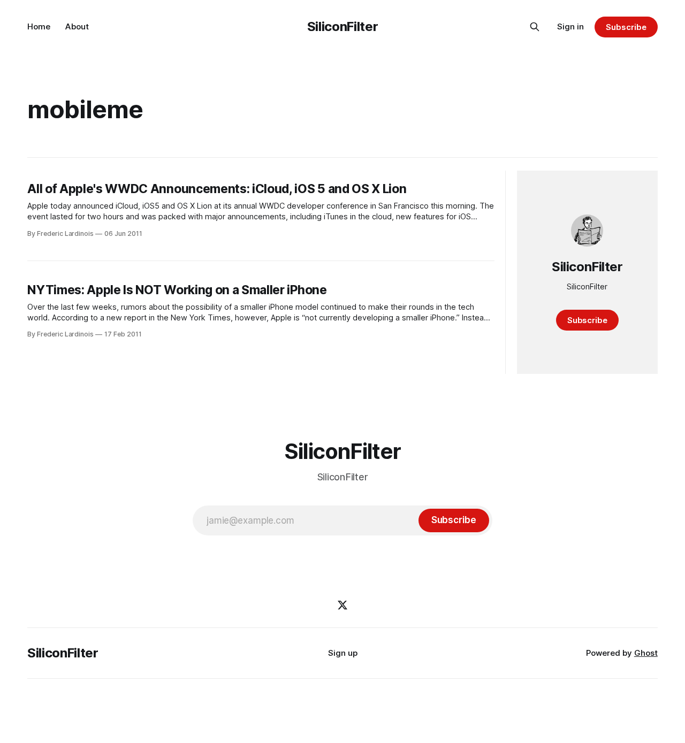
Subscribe (626, 27)
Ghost (646, 653)
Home (38, 26)
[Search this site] (534, 26)
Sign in (570, 26)
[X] (342, 605)
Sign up (342, 653)
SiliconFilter (342, 26)
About (77, 26)
